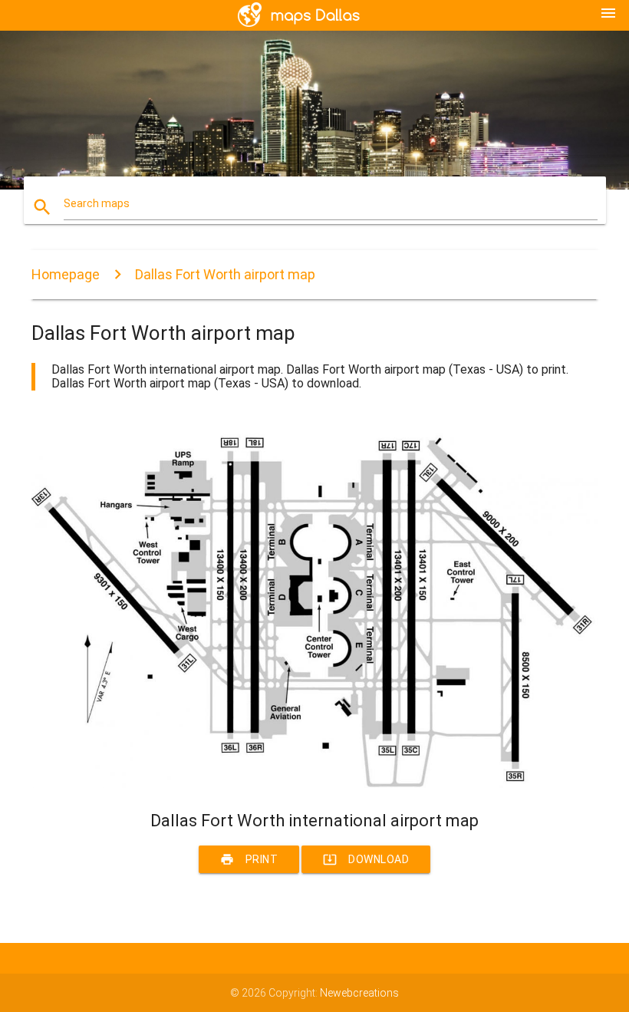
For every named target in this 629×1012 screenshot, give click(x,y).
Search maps (97, 203)
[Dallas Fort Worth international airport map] (314, 784)
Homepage (65, 274)
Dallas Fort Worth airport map (225, 274)
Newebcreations (359, 993)
